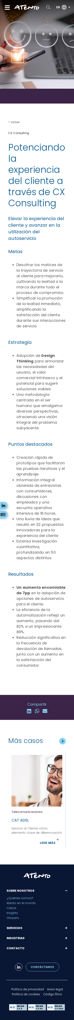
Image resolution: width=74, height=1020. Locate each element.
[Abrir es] (69, 7)
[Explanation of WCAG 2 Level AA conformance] (37, 1009)
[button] (29, 711)
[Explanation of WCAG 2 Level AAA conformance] (56, 1009)
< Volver (14, 122)
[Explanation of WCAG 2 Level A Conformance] (18, 1009)
